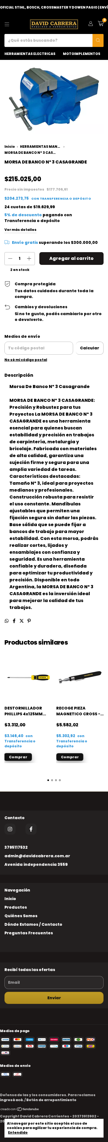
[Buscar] (98, 40)
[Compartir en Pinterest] (29, 621)
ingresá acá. (12, 1100)
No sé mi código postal (25, 359)
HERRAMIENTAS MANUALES (40, 147)
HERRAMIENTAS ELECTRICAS (29, 53)
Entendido (18, 1132)
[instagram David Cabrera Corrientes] (10, 829)
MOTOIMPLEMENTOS (81, 53)
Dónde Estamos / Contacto (33, 924)
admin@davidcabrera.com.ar (37, 856)
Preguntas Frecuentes (28, 933)
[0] (101, 24)
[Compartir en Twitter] (22, 621)
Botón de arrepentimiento (51, 1100)
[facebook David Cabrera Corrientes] (31, 829)
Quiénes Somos (20, 916)
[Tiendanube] (20, 1110)
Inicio (9, 147)
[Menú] (6, 24)
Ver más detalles (20, 229)
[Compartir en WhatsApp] (7, 621)
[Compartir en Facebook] (14, 621)
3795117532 (16, 847)
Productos (15, 907)
